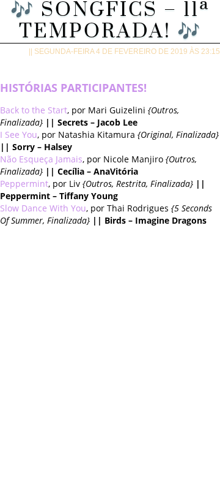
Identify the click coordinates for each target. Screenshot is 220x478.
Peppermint (24, 183)
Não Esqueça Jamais (41, 159)
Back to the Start (33, 110)
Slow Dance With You (43, 208)
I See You (18, 134)
